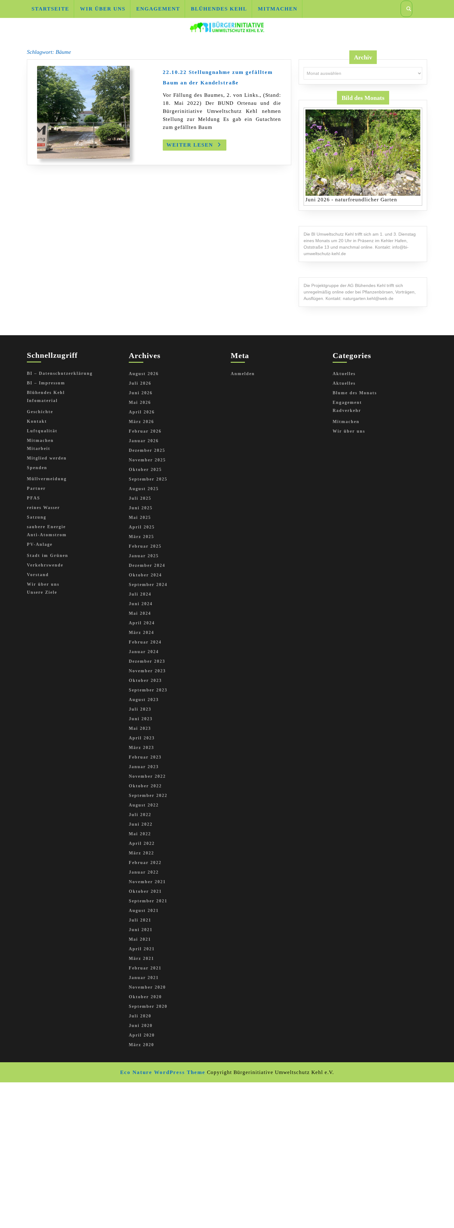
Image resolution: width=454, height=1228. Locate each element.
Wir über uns (102, 9)
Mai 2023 (140, 728)
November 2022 (147, 776)
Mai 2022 (140, 834)
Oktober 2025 (145, 469)
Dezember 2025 (147, 450)
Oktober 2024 (145, 575)
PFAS (33, 498)
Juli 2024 (140, 594)
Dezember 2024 (147, 565)
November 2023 (147, 671)
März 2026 (141, 421)
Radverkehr (347, 410)
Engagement (158, 9)
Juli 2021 (140, 920)
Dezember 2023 (147, 661)
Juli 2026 (140, 383)
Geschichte (40, 411)
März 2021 (141, 958)
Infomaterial (42, 400)
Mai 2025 (140, 517)
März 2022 (141, 853)
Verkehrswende (45, 565)
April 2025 (142, 527)
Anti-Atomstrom (47, 535)
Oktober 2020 (145, 997)
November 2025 (147, 460)
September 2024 (148, 584)
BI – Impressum (46, 383)
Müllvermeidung (47, 479)
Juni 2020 (141, 1025)
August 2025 (144, 488)
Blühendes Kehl (219, 9)
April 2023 (142, 738)
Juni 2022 (141, 824)
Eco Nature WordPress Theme (162, 1072)
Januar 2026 (144, 441)
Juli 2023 (140, 709)
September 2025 (148, 479)
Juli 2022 (140, 814)
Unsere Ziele (42, 592)
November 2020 (147, 987)
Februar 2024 (145, 642)
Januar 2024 (144, 651)
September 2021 (148, 901)
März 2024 (141, 632)
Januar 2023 (144, 766)
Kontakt (37, 421)
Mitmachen (277, 9)
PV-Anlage (40, 544)
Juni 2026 (141, 393)
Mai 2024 (140, 613)
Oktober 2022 (145, 786)
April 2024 (142, 623)
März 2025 (141, 536)
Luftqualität (42, 431)
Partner (36, 488)
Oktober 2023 (145, 680)
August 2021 (144, 910)
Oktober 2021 (145, 891)
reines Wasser (43, 507)
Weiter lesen (196, 146)
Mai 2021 (140, 939)
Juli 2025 (140, 498)
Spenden (37, 467)
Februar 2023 (145, 757)
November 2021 (147, 881)
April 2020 (142, 1035)
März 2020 (141, 1044)
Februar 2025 (145, 546)
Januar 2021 (144, 977)
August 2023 (144, 699)
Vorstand (38, 574)
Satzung (36, 517)
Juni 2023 (141, 719)
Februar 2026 (145, 431)
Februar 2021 (145, 968)
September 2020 (148, 1006)
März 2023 (141, 747)
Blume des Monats (355, 393)
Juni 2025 (141, 508)
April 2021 (142, 949)
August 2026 (144, 373)
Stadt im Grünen (47, 555)
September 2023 (148, 690)
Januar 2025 (144, 556)
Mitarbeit (38, 448)
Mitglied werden (47, 458)
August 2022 (144, 805)
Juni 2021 (141, 929)
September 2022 (148, 795)
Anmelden (243, 373)
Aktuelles (344, 373)
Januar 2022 (144, 872)
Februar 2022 (145, 862)
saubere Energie (46, 526)
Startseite (50, 9)
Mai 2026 (140, 402)
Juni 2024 (141, 603)
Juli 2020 (140, 1016)
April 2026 (142, 412)
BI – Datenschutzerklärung (60, 373)
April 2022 (142, 843)
